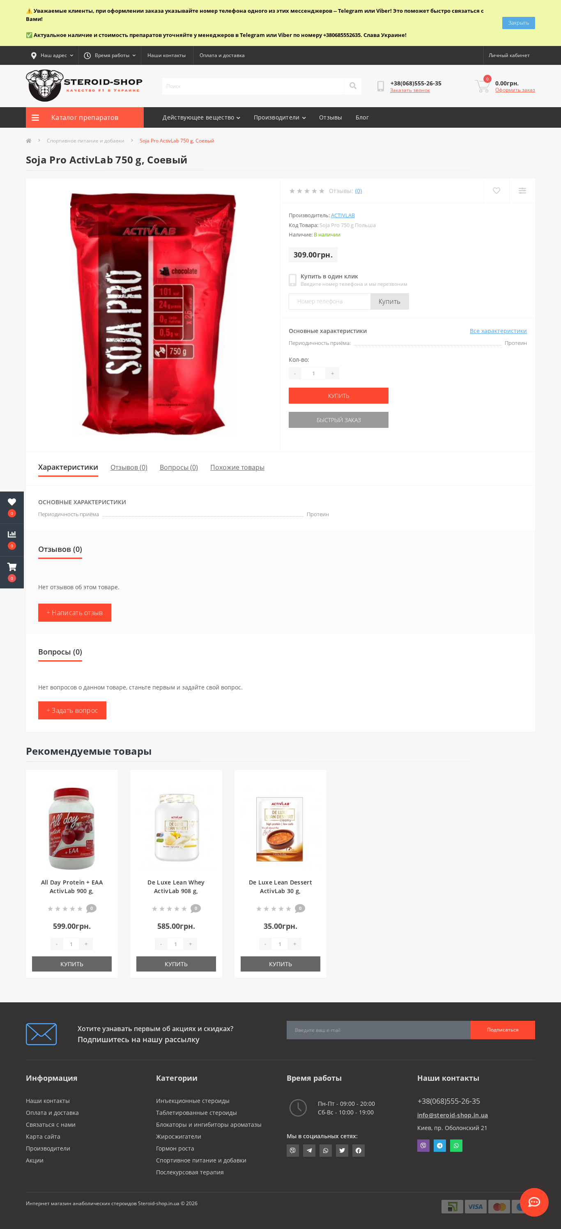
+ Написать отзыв (74, 612)
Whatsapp (456, 1145)
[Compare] (522, 191)
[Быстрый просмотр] (105, 807)
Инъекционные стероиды (193, 1101)
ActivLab (343, 215)
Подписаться (503, 1029)
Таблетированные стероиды (196, 1112)
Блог (362, 117)
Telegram (440, 1145)
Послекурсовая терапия (190, 1172)
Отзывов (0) (128, 467)
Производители (277, 117)
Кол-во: (299, 359)
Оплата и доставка (222, 55)
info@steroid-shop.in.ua (452, 1115)
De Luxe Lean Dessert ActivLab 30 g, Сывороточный (280, 890)
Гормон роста (175, 1148)
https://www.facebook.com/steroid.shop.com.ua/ (358, 1150)
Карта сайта (43, 1136)
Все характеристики (498, 331)
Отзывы (331, 117)
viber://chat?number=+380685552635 (293, 1150)
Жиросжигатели (178, 1136)
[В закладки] (105, 781)
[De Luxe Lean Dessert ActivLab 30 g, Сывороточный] (280, 828)
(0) (358, 191)
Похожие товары (237, 467)
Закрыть (518, 22)
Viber (423, 1145)
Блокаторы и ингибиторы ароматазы (209, 1124)
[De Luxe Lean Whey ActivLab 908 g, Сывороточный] (176, 828)
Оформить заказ (515, 89)
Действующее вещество (198, 117)
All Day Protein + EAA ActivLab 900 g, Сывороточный (72, 890)
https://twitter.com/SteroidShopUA (342, 1150)
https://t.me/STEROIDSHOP (309, 1150)
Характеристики (68, 467)
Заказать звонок (410, 90)
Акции (35, 1160)
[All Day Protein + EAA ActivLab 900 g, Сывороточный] (72, 828)
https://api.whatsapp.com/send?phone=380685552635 (326, 1150)
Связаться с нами (51, 1124)
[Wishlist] (496, 191)
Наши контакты (166, 55)
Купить (390, 301)
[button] (12, 572)
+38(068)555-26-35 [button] (449, 1101)
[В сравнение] (105, 794)
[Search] (352, 86)
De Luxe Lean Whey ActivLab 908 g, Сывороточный (176, 890)
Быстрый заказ (339, 420)
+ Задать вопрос (72, 710)
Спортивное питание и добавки (85, 140)
